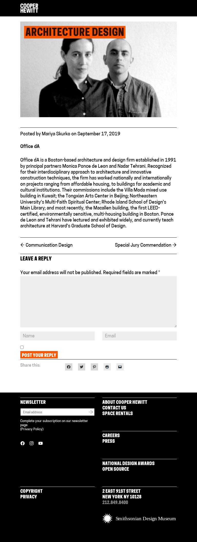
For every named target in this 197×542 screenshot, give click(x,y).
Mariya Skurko (56, 134)
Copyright (31, 491)
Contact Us (114, 408)
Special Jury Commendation (146, 245)
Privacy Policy (31, 429)
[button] (175, 8)
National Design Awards (128, 464)
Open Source (115, 469)
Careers (111, 436)
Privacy (28, 497)
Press (108, 441)
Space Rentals (117, 414)
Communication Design (46, 245)
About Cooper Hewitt (124, 402)
